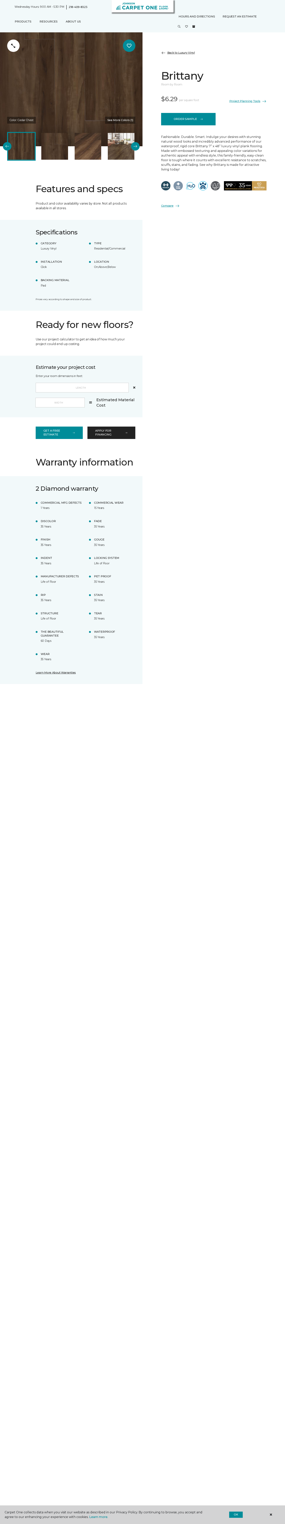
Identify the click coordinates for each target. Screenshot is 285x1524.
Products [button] (23, 21)
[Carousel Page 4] (121, 146)
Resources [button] (49, 21)
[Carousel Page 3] (88, 146)
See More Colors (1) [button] (120, 120)
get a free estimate (51, 432)
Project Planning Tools (244, 101)
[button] (179, 26)
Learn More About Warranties (56, 672)
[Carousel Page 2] (54, 146)
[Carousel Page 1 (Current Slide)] (21, 146)
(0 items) (193, 26)
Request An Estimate (240, 16)
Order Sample (185, 119)
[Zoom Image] (13, 46)
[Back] (7, 146)
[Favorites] (186, 26)
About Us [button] (73, 21)
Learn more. (98, 1517)
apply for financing (103, 432)
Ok (236, 1514)
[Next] (135, 146)
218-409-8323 (78, 7)
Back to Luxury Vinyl (181, 52)
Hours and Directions (197, 16)
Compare (167, 205)
